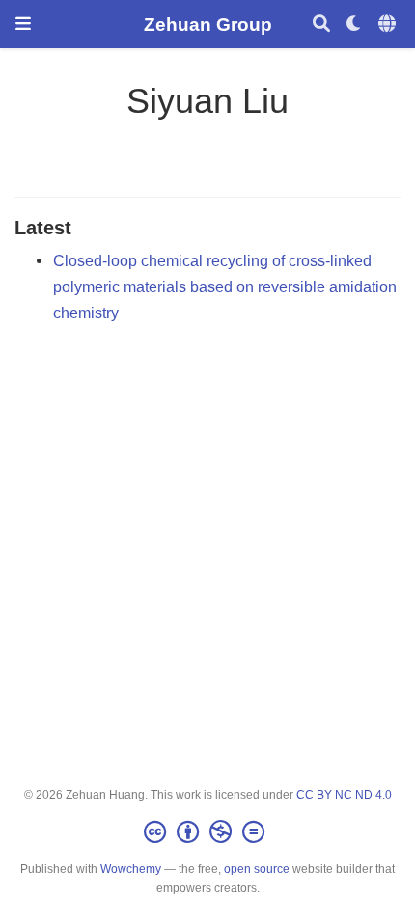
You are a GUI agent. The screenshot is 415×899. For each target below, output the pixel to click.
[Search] (321, 25)
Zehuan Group (208, 24)
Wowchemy (130, 869)
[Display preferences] (354, 25)
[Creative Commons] (208, 832)
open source (257, 869)
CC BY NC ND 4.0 (344, 795)
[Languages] (389, 25)
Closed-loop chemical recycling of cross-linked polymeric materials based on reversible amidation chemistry (225, 286)
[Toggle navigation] (23, 24)
